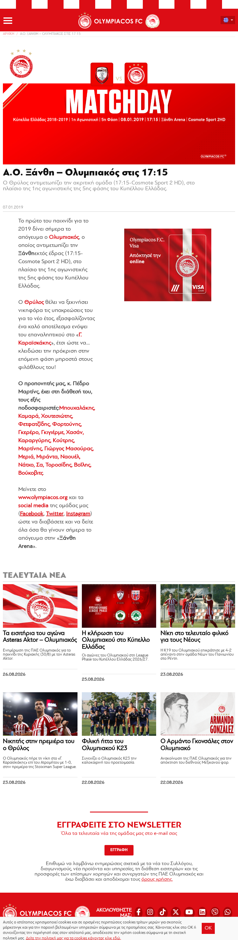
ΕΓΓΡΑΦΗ (119, 850)
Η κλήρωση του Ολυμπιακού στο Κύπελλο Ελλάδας (116, 640)
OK (208, 928)
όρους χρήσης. (157, 879)
